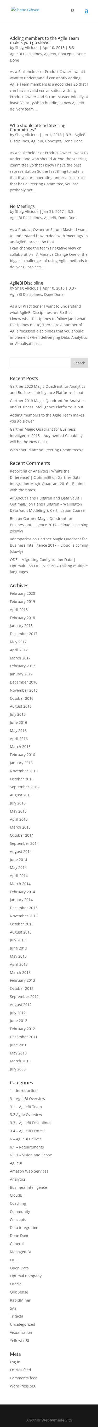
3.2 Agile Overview (26, 1114)
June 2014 (18, 859)
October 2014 (21, 835)
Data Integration (24, 1227)
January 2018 (21, 625)
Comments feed (24, 1377)
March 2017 (20, 658)
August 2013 (21, 932)
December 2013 (23, 907)
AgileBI (50, 53)
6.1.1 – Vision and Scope (31, 1154)
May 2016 (18, 730)
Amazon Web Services (29, 1171)
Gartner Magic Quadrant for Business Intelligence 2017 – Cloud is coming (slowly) (49, 525)
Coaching (18, 1203)
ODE (14, 1259)
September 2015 (24, 786)
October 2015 (21, 778)
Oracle (15, 1283)
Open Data (19, 1267)
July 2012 (18, 1012)
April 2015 (19, 819)
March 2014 (20, 883)
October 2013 (21, 923)
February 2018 (22, 617)
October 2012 (21, 988)
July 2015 (18, 803)
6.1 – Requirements (27, 1147)
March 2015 (20, 827)
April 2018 (19, 609)
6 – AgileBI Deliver (25, 1138)
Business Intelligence (28, 1187)
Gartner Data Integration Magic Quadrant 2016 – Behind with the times (47, 483)
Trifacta (16, 1316)
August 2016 (21, 706)
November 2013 (24, 915)
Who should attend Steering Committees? (37, 127)
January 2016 (21, 762)
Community (20, 1211)
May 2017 (18, 641)
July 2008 (18, 1069)
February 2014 (22, 891)
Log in (15, 1361)
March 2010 (20, 1060)
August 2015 (21, 794)
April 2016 (19, 738)
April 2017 (19, 649)
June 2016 (18, 722)
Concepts (66, 53)
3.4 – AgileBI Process (27, 1130)
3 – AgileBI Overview (27, 1098)
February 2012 (22, 1028)
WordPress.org (23, 1386)
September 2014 (24, 843)
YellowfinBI (19, 1340)
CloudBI (17, 1195)
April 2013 (19, 964)
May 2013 (18, 956)
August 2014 (21, 851)
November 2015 (24, 770)
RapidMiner (20, 1300)
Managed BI (20, 1251)
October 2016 (21, 698)
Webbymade (53, 1420)
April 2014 (19, 875)
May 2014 (18, 867)
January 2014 (21, 899)
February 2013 (22, 980)
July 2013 (18, 939)
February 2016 (22, 754)
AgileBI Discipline (26, 283)
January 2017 (21, 673)
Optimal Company (26, 1275)
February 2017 (22, 665)
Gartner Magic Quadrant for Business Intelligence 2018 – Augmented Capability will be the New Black (46, 435)
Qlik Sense (19, 1292)
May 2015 (18, 811)
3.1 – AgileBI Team (26, 1106)
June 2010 (18, 1044)
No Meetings (22, 206)
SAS (13, 1308)
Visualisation (21, 1332)
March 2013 (20, 972)
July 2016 (18, 714)
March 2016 (20, 746)
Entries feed (20, 1369)
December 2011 (23, 1036)
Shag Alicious (26, 47)
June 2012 (18, 1020)
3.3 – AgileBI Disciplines (30, 1122)
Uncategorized (22, 1324)
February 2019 (22, 601)
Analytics (18, 1179)
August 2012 (21, 1004)
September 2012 (24, 996)
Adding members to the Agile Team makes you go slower (44, 40)
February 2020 (22, 593)
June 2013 (18, 948)
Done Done (73, 140)
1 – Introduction (24, 1090)
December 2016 (23, 682)
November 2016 (24, 690)
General (17, 1243)
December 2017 (23, 633)
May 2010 (18, 1053)
